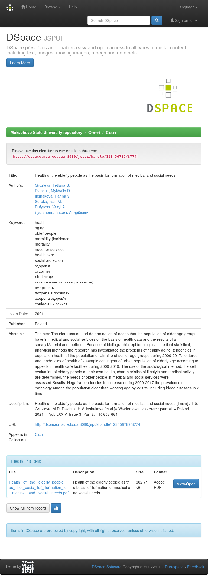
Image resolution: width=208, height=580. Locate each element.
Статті (94, 132)
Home (30, 6)
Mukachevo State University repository (46, 132)
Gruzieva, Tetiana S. (52, 185)
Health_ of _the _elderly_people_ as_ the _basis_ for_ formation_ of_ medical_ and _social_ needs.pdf (39, 487)
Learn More (20, 62)
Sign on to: (184, 20)
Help (73, 6)
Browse (51, 6)
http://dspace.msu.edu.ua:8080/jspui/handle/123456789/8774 (87, 424)
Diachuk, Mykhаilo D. (53, 190)
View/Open (186, 483)
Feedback (195, 566)
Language (186, 6)
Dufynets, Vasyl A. (50, 207)
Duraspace (174, 566)
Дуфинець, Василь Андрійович (62, 212)
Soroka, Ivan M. (48, 201)
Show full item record (28, 508)
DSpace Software (107, 566)
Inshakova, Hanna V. (52, 196)
